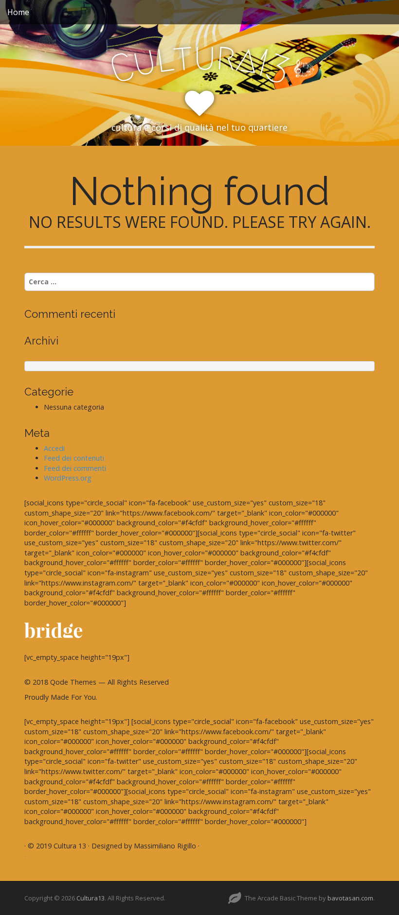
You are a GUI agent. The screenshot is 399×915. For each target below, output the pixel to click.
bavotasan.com (350, 898)
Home (18, 12)
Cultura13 (90, 898)
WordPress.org (67, 478)
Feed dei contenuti (74, 458)
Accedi (54, 448)
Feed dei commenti (75, 468)
